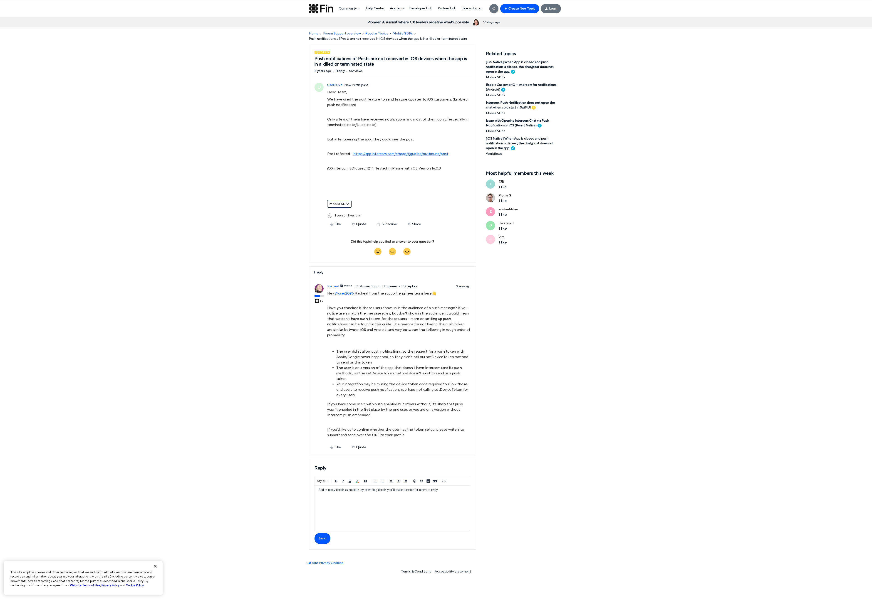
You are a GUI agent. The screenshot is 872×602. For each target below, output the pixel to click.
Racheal (333, 286)
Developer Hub (420, 8)
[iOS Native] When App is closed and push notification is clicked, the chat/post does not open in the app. (520, 67)
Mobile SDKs (403, 33)
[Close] (155, 566)
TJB (501, 182)
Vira (501, 237)
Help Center (375, 8)
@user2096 (344, 293)
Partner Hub (447, 8)
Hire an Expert (472, 8)
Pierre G (505, 196)
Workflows (494, 154)
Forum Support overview (342, 33)
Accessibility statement (453, 571)
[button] (519, 8)
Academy (397, 8)
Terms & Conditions (416, 571)
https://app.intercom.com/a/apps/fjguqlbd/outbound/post (400, 154)
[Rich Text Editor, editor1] (392, 508)
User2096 (334, 85)
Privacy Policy (110, 585)
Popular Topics (376, 33)
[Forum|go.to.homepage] (321, 8)
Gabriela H (506, 223)
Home (314, 33)
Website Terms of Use (85, 585)
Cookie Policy (135, 585)
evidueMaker (508, 209)
